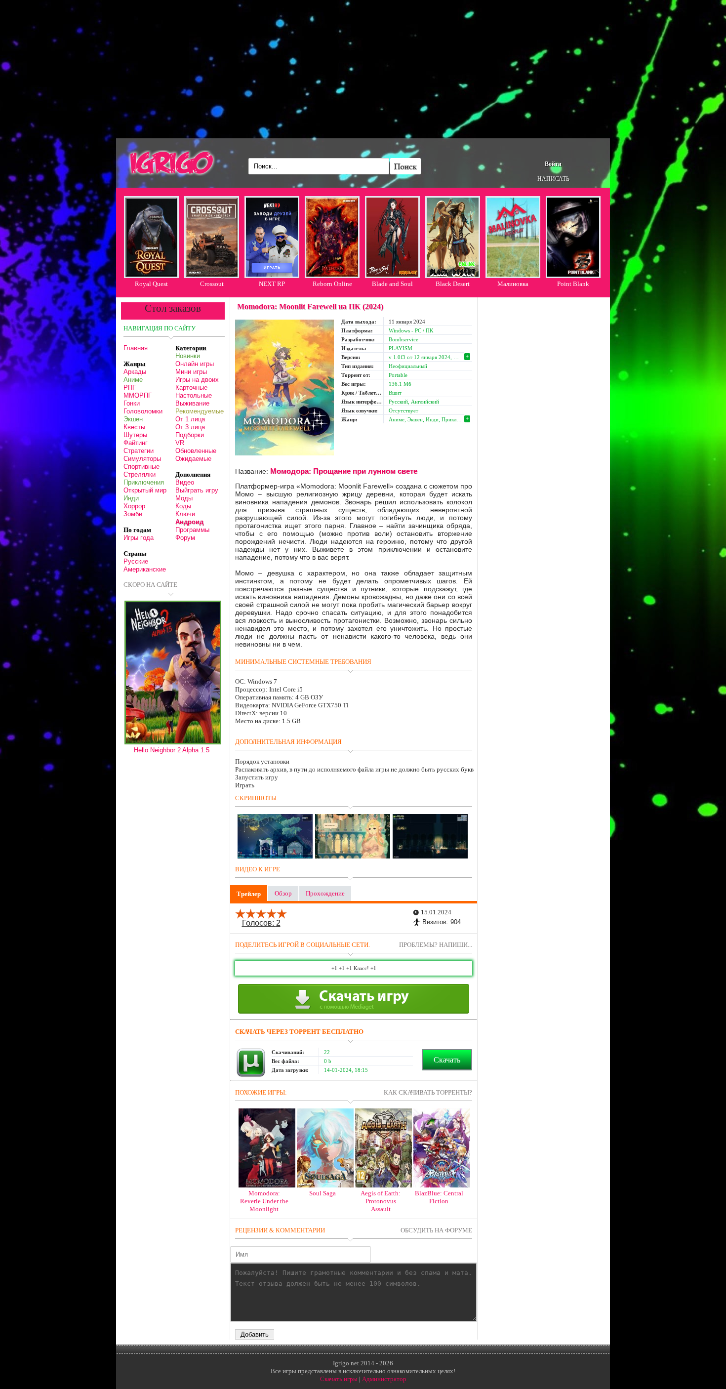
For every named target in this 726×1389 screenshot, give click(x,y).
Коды (183, 506)
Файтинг (135, 443)
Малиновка (512, 283)
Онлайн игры (194, 364)
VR (179, 443)
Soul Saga (322, 1193)
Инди (131, 498)
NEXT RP (272, 283)
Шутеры (135, 435)
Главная (135, 348)
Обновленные (195, 450)
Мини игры (191, 371)
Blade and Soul (392, 283)
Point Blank (573, 283)
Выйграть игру (196, 490)
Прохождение (325, 893)
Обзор (283, 893)
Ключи (185, 514)
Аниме (133, 379)
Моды (184, 498)
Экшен (133, 419)
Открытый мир (144, 490)
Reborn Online (332, 283)
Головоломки (142, 411)
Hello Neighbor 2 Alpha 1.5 (171, 750)
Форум (185, 537)
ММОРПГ (137, 395)
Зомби (132, 514)
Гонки (131, 403)
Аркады (134, 371)
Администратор (384, 1379)
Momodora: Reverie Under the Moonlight (264, 1201)
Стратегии (138, 450)
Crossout (212, 283)
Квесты (134, 427)
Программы (192, 529)
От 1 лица (190, 419)
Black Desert (453, 283)
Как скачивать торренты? (428, 1092)
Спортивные (141, 466)
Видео (184, 482)
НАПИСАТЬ (553, 178)
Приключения (143, 482)
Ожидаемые (193, 458)
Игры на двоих (197, 379)
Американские (144, 569)
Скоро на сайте (150, 584)
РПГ (129, 387)
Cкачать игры (339, 1379)
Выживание (192, 403)
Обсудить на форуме (436, 1230)
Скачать (447, 1060)
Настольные (193, 395)
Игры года (138, 537)
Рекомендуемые (199, 411)
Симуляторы (142, 458)
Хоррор (134, 506)
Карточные (191, 387)
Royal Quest (151, 283)
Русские (135, 561)
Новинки (187, 356)
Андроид (189, 522)
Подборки (189, 435)
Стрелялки (139, 474)
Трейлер (249, 894)
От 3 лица (190, 427)
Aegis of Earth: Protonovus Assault (381, 1201)
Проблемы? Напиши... (435, 944)
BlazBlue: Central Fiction (439, 1197)
